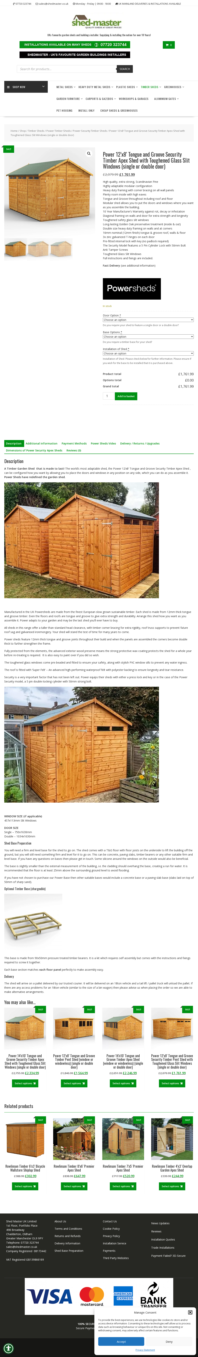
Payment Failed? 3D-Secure (168, 1256)
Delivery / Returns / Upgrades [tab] (140, 443)
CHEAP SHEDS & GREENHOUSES (119, 110)
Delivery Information (67, 1243)
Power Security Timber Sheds (90, 131)
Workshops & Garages (133, 99)
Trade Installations (162, 1247)
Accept (121, 1341)
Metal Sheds (64, 87)
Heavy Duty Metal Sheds (94, 87)
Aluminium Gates (165, 99)
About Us (60, 1221)
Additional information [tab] (41, 443)
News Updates (160, 1223)
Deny (169, 1341)
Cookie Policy (111, 1228)
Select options (23, 1083)
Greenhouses (172, 87)
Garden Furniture (68, 99)
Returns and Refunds (68, 1236)
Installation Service (114, 1243)
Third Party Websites (116, 1258)
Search (125, 69)
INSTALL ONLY (86, 110)
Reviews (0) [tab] (74, 450)
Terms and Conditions (68, 1228)
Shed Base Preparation (69, 1250)
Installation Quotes (163, 1239)
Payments (109, 1250)
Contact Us (110, 1221)
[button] (190, 1312)
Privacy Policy (111, 1236)
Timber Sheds (149, 87)
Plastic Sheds (125, 87)
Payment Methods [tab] (74, 443)
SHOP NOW (19, 87)
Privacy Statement (145, 1350)
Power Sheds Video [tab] (103, 443)
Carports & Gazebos (99, 99)
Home (14, 131)
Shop (23, 131)
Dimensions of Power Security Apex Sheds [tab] (34, 450)
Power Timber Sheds (58, 131)
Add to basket (126, 396)
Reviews (156, 1231)
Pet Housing (64, 110)
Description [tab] (13, 443)
